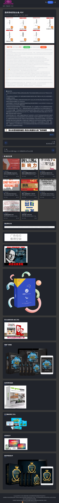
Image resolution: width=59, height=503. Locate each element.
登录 (51, 2)
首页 (4, 6)
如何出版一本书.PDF (27, 214)
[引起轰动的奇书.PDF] (11, 206)
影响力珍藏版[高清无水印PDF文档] (29, 173)
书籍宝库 (8, 6)
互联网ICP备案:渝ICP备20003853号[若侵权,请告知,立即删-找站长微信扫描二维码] (29, 500)
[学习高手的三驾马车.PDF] (47, 164)
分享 (52, 134)
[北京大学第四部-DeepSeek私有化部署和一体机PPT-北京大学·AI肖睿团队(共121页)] (11, 164)
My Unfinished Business (10, 194)
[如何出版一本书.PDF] (29, 206)
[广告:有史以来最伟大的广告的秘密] (29, 130)
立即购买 (27, 47)
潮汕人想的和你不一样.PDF (28, 194)
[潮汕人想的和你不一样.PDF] (29, 185)
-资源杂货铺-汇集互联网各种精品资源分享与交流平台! (34, 496)
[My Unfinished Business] (11, 185)
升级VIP (43, 47)
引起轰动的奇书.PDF (9, 214)
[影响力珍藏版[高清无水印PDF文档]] (29, 164)
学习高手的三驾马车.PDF (46, 173)
